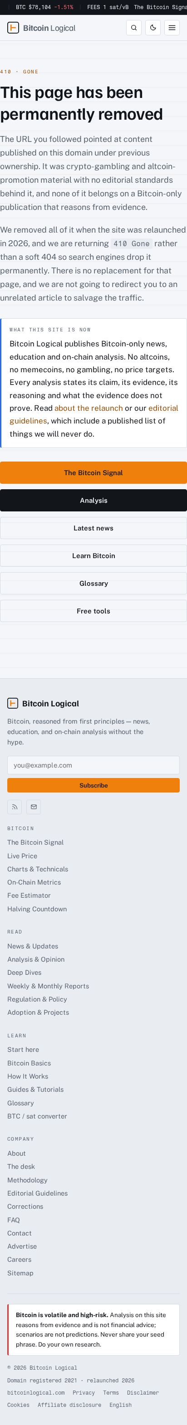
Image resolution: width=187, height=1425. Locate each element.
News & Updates (32, 946)
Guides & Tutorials (35, 1089)
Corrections (25, 1206)
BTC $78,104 (44, 7)
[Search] (134, 27)
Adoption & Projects (38, 1012)
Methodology (27, 1180)
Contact (19, 1233)
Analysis (94, 500)
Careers (19, 1259)
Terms (111, 1393)
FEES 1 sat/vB (107, 7)
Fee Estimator (29, 895)
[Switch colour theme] (153, 27)
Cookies (18, 1405)
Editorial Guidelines (37, 1193)
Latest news (93, 528)
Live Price (22, 856)
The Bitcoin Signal (93, 473)
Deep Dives (24, 972)
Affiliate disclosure (69, 1405)
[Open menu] (172, 27)
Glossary (93, 583)
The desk (21, 1166)
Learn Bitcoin (93, 555)
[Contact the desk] (33, 807)
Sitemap (20, 1273)
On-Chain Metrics (34, 882)
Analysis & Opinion (35, 959)
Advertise (22, 1246)
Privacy (84, 1393)
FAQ (13, 1220)
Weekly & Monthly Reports (48, 986)
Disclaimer (143, 1393)
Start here (23, 1049)
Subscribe (93, 785)
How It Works (27, 1076)
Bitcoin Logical (50, 703)
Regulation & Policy (37, 999)
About (16, 1153)
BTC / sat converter (37, 1116)
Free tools (93, 611)
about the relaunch (88, 408)
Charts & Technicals (37, 869)
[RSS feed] (14, 807)
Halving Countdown (37, 909)
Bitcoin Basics (29, 1063)
